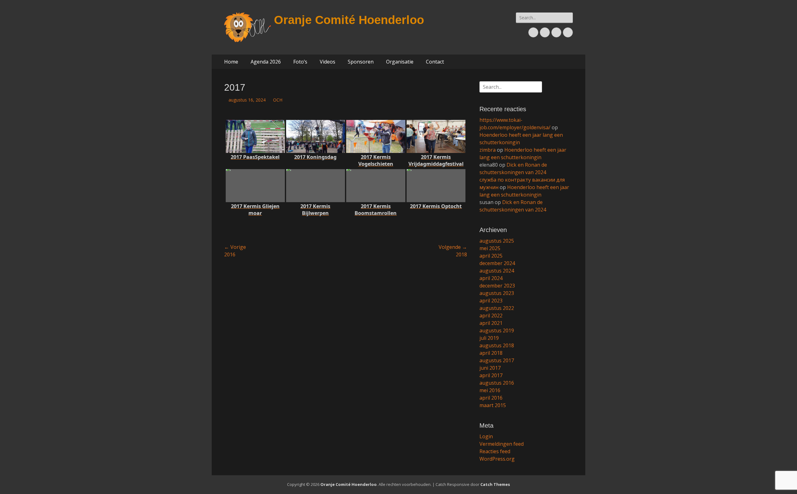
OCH (277, 100)
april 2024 (490, 278)
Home (231, 61)
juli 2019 (489, 338)
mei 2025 (489, 248)
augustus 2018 (496, 345)
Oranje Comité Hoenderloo (349, 19)
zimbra (487, 149)
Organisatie (399, 61)
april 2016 (490, 397)
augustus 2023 (496, 293)
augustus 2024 (496, 270)
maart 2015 (492, 405)
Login (486, 436)
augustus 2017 (496, 360)
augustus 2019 (496, 330)
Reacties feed (494, 451)
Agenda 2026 (266, 61)
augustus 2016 (496, 382)
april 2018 (490, 352)
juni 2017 (490, 367)
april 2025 (490, 255)
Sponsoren (361, 61)
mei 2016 (489, 390)
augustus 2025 (496, 240)
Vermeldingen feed (501, 443)
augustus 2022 (496, 308)
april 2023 (490, 300)
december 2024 (497, 263)
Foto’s (300, 61)
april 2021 (490, 323)
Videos (327, 61)
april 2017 (490, 375)
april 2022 (490, 315)
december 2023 (497, 285)
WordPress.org (497, 458)
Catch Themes (495, 484)
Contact (435, 61)
